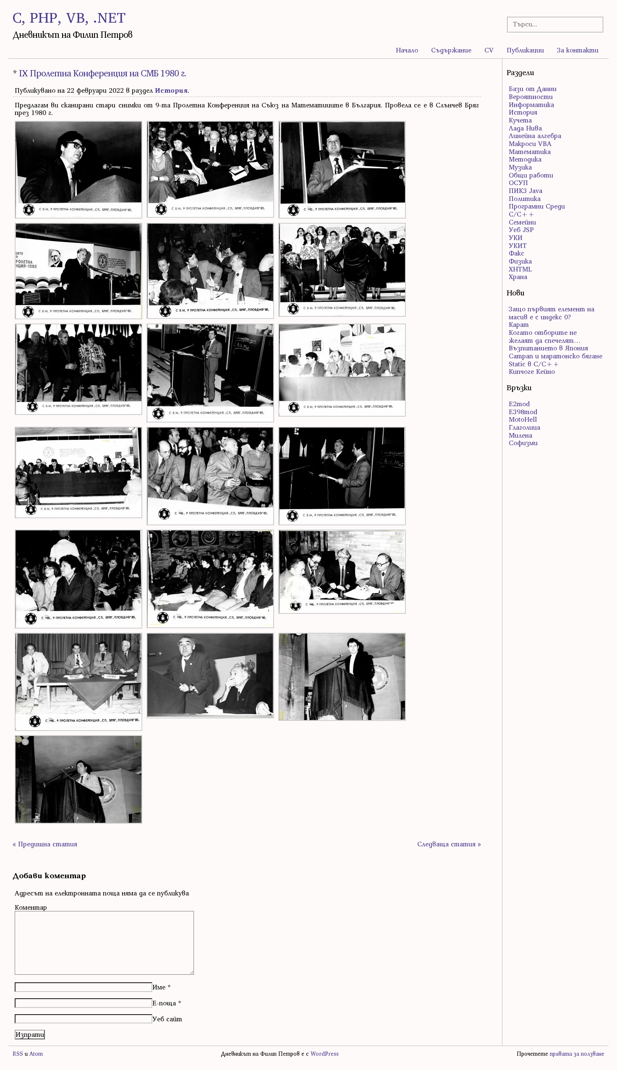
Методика (525, 159)
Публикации (525, 50)
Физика (520, 261)
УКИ (516, 237)
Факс (516, 253)
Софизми (523, 442)
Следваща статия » (449, 844)
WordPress (325, 1053)
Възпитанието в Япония (548, 348)
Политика (525, 198)
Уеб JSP (521, 229)
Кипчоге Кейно (532, 371)
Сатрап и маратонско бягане (555, 356)
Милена (520, 435)
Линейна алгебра (535, 135)
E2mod (519, 403)
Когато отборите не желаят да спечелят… (544, 336)
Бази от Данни (533, 88)
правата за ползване (577, 1053)
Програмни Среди (537, 206)
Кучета (520, 120)
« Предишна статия (45, 844)
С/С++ (522, 214)
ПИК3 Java (525, 190)
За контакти (578, 50)
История (171, 90)
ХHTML (520, 269)
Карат (519, 324)
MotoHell (523, 419)
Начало (407, 50)
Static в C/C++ (534, 364)
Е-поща (164, 1003)
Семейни (522, 222)
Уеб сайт (167, 1019)
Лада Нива (525, 128)
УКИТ (518, 245)
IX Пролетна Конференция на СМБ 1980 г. (102, 73)
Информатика (531, 104)
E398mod (523, 411)
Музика (520, 167)
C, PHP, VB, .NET (69, 17)
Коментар (31, 907)
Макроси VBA (530, 143)
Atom (36, 1053)
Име (158, 987)
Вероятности (531, 96)
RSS (18, 1053)
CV (489, 50)
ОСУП (518, 182)
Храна (518, 276)
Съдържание (451, 50)
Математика (530, 151)
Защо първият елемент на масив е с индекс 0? (551, 313)
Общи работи (531, 175)
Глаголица (524, 427)
